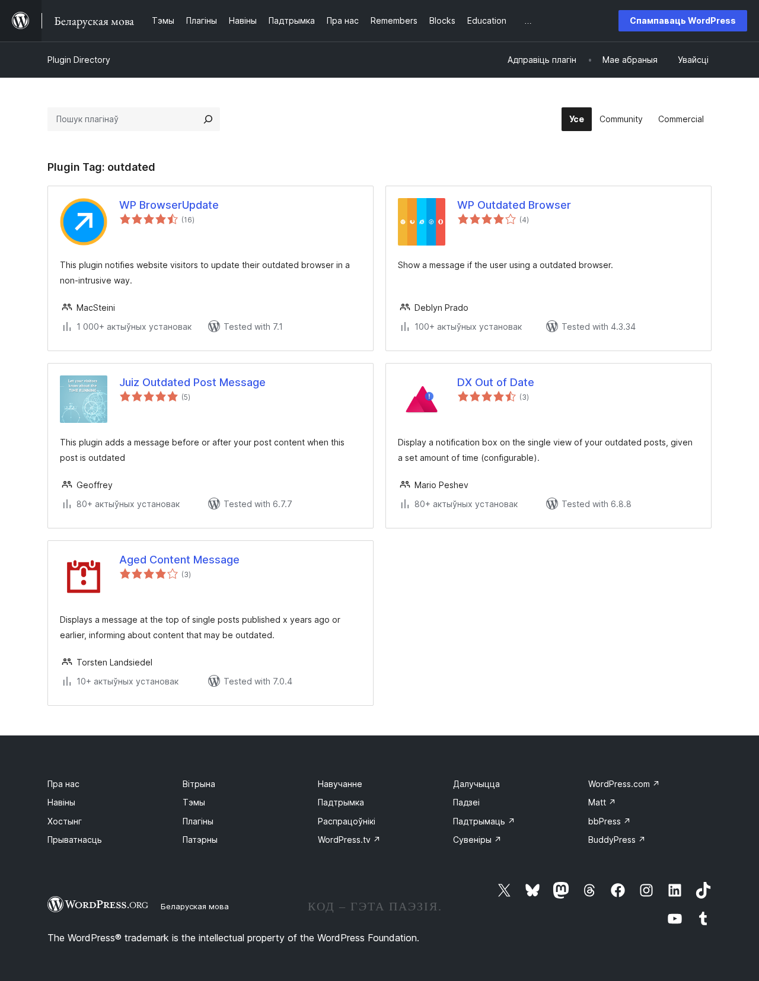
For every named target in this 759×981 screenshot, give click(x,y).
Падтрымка (341, 802)
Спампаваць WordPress (683, 20)
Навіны (61, 802)
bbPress (609, 821)
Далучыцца (476, 784)
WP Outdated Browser (514, 205)
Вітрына (199, 784)
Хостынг (64, 821)
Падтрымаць (484, 821)
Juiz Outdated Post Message (192, 382)
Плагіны (198, 821)
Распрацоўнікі (346, 821)
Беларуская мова (195, 906)
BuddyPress (617, 840)
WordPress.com (624, 784)
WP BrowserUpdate (169, 205)
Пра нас (63, 784)
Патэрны (200, 840)
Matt (602, 802)
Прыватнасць (74, 840)
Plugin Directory (78, 60)
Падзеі (466, 802)
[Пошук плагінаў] (208, 119)
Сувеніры (477, 840)
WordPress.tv (349, 840)
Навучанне (340, 784)
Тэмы (194, 802)
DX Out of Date (495, 382)
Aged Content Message (179, 559)
